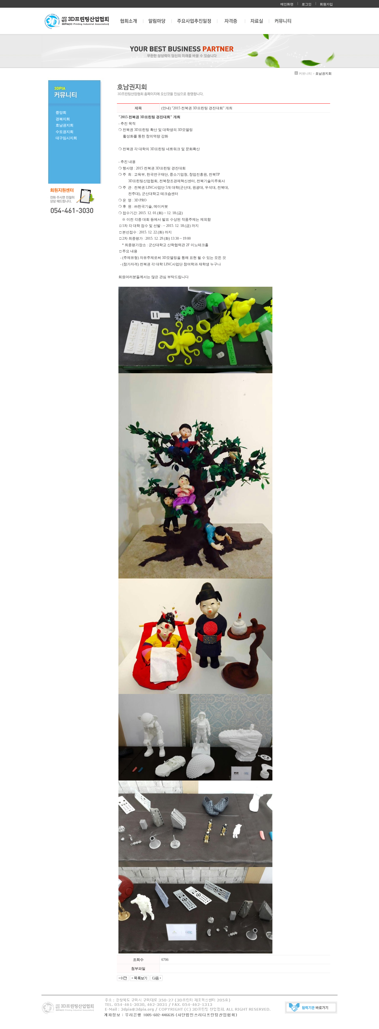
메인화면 (286, 4)
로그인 (306, 4)
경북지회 (63, 119)
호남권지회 (64, 125)
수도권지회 (64, 132)
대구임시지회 (66, 138)
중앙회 (61, 112)
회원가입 (326, 4)
